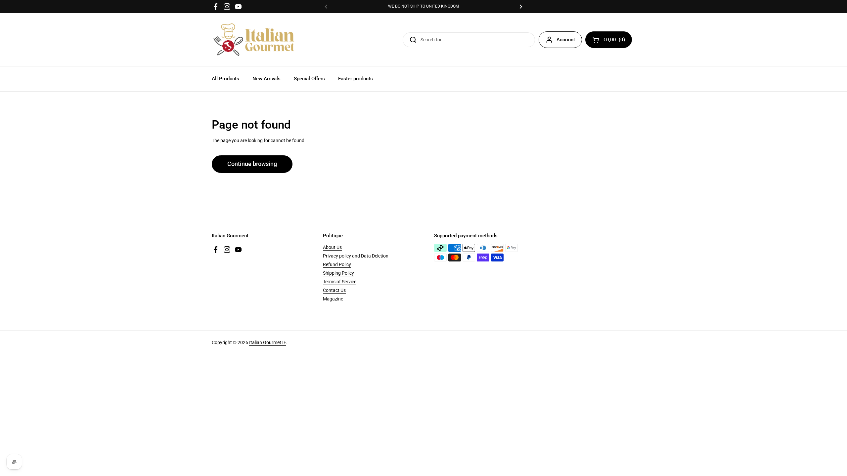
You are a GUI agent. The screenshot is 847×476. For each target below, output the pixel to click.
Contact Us (334, 290)
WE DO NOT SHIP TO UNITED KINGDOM (423, 6)
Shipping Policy (338, 273)
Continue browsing (252, 164)
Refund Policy (337, 264)
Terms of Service (339, 281)
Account (566, 40)
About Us (332, 247)
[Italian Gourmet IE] (254, 39)
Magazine (333, 298)
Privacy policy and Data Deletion (355, 255)
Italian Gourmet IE (267, 342)
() (614, 41)
